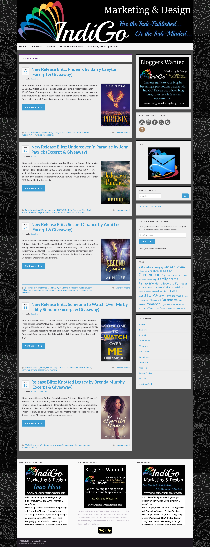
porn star (26, 370)
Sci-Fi (170, 305)
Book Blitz (34, 79)
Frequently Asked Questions (102, 46)
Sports (145, 308)
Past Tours (143, 368)
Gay (49, 288)
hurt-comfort (161, 287)
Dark (43, 210)
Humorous (51, 210)
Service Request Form (71, 46)
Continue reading (33, 107)
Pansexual (73, 367)
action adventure (148, 267)
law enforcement (151, 292)
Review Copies (145, 373)
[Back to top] (203, 540)
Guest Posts (144, 351)
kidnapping (70, 445)
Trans (150, 308)
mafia (65, 288)
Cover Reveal (144, 340)
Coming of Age (152, 270)
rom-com (41, 290)
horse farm (71, 132)
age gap (162, 267)
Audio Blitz (143, 324)
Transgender (57, 212)
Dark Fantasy (175, 275)
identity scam (83, 132)
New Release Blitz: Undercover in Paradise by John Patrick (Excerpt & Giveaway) (80, 149)
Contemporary (46, 132)
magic (179, 295)
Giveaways (43, 391)
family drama (59, 132)
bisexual (179, 267)
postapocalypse (29, 212)
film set (49, 367)
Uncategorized (145, 384)
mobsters (73, 288)
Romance (26, 447)
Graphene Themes (39, 543)
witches (180, 308)
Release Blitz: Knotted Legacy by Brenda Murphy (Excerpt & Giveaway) (78, 384)
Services (50, 46)
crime (42, 367)
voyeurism (52, 370)
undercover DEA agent (74, 212)
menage (86, 445)
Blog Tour (143, 330)
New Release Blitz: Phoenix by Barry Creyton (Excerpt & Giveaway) (74, 72)
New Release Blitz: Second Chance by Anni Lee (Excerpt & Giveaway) (76, 227)
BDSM (28, 367)
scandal (66, 290)
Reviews (142, 378)
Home (22, 46)
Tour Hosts (36, 46)
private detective (38, 370)
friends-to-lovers (160, 283)
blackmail (35, 132)
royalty (164, 304)
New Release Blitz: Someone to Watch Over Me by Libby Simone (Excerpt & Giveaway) (79, 307)
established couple (150, 280)
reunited (142, 305)
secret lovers (76, 290)
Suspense (50, 135)
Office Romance (29, 290)
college (141, 271)
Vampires (172, 308)
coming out (166, 270)
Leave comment (123, 132)
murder (25, 135)
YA (184, 308)
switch (34, 447)
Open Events (144, 357)
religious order (43, 212)
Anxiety (28, 210)
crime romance (40, 288)
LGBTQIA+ (62, 210)
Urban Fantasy (160, 308)
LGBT (172, 291)
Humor (141, 287)
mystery (32, 135)
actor (27, 132)
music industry (85, 288)
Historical (183, 284)
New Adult (87, 210)
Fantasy (144, 283)
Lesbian (78, 445)
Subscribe (146, 241)
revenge (41, 135)
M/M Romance (74, 210)
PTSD (181, 300)
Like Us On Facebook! (150, 207)
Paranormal (170, 300)
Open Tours (144, 362)
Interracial (59, 445)
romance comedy (54, 290)
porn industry (85, 367)
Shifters (176, 304)
